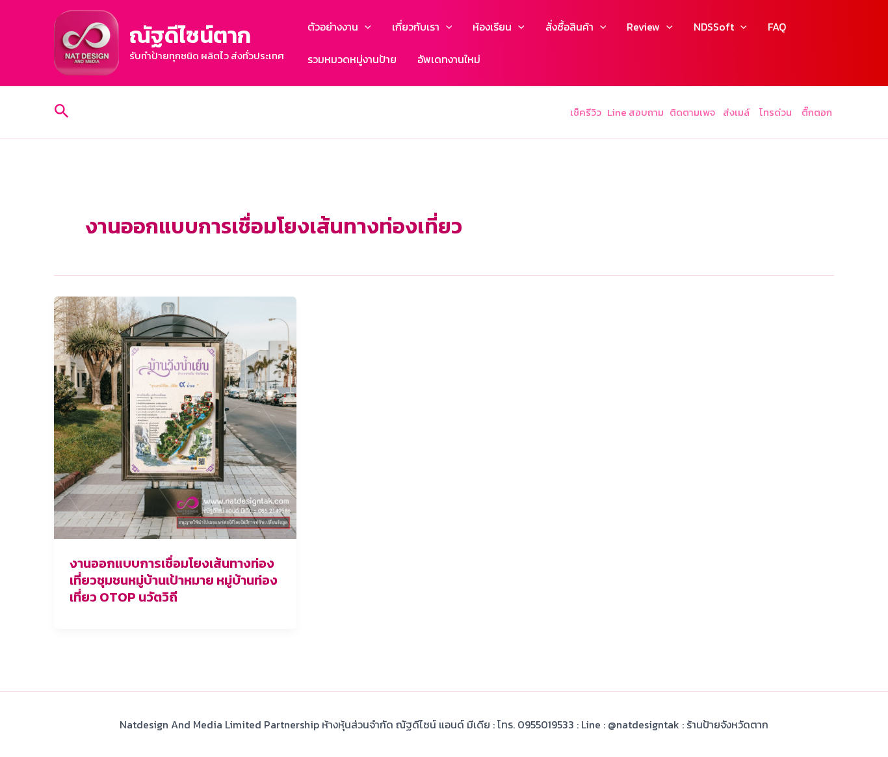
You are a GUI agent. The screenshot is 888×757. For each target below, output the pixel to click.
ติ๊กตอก (818, 112)
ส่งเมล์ (737, 112)
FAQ (777, 26)
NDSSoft (714, 26)
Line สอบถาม (635, 112)
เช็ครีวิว (585, 112)
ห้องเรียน (492, 26)
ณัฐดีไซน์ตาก (190, 35)
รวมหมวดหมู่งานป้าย (352, 59)
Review (643, 26)
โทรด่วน (775, 112)
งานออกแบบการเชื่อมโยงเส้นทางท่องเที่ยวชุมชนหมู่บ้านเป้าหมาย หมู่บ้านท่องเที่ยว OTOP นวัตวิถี (174, 580)
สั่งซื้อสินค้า (569, 26)
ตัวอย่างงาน (332, 26)
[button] (364, 26)
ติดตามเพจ (692, 112)
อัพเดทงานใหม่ (448, 59)
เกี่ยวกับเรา (415, 26)
